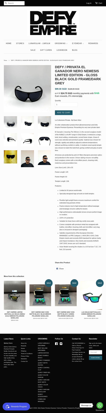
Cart (100, 3)
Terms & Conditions (26, 353)
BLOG (74, 50)
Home (5, 60)
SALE (33, 50)
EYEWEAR (77, 43)
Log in (88, 3)
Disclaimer (24, 358)
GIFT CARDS (46, 50)
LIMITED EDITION (43, 353)
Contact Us (24, 361)
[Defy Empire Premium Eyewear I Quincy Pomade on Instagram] (61, 344)
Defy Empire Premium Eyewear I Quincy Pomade (52, 408)
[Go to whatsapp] (100, 405)
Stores (23, 348)
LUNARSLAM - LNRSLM (39, 43)
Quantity (58, 101)
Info (80, 96)
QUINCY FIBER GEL (44, 372)
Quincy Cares (8, 343)
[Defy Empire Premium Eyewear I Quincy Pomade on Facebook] (56, 344)
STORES (20, 43)
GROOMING (60, 43)
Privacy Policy (25, 356)
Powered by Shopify (74, 408)
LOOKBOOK (62, 50)
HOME (9, 43)
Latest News (8, 339)
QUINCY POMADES (44, 360)
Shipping (23, 351)
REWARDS (93, 43)
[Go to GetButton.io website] (100, 410)
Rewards (23, 345)
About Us (23, 343)
